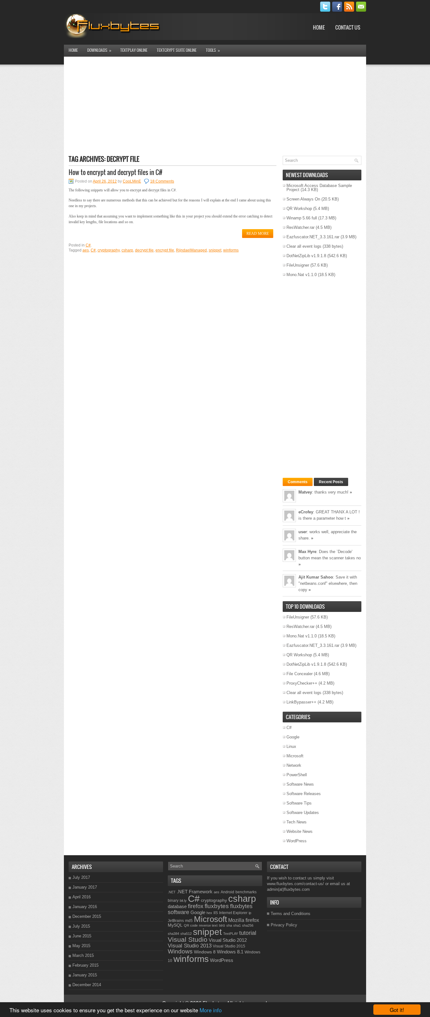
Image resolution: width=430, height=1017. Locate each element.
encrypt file (165, 250)
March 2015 (83, 955)
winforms (231, 250)
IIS (215, 913)
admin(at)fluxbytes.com (288, 889)
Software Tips (299, 803)
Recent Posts (331, 482)
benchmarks (246, 892)
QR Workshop (299, 208)
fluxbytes (217, 906)
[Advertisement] (215, 105)
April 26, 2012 (105, 181)
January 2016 (84, 906)
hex (209, 913)
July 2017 (81, 877)
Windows (180, 951)
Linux (291, 746)
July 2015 (81, 926)
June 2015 (81, 936)
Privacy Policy (284, 925)
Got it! (397, 1010)
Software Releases (303, 793)
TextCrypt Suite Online (176, 50)
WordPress (296, 841)
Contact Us (347, 27)
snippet (215, 250)
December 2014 (86, 984)
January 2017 (84, 887)
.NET (172, 892)
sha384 (173, 933)
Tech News (296, 822)
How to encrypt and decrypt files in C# (115, 172)
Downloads (99, 50)
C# (88, 245)
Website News (299, 831)
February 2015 (85, 965)
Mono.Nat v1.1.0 (301, 274)
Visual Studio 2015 (229, 946)
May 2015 (81, 945)
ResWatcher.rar (300, 227)
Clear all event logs (303, 246)
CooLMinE (132, 181)
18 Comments (162, 181)
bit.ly (183, 900)
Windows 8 (205, 951)
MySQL (175, 925)
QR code (191, 925)
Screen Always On (303, 199)
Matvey (305, 492)
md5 (189, 920)
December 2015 (86, 916)
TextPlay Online (133, 50)
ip (250, 913)
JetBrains (176, 920)
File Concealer (299, 673)
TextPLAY (230, 933)
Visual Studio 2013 (190, 945)
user (302, 531)
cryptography (109, 250)
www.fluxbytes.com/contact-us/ (295, 883)
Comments (298, 482)
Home (319, 27)
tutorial (247, 933)
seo (222, 925)
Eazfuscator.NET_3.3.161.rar (312, 236)
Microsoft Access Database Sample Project (319, 187)
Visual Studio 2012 (228, 940)
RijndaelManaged (191, 250)
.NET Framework (194, 891)
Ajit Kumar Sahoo (315, 577)
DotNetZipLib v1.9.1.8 (306, 255)
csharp (127, 250)
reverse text (208, 925)
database (177, 906)
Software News (300, 784)
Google (292, 737)
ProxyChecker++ (301, 683)
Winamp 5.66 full (301, 218)
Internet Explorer (233, 913)
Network (293, 765)
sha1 (237, 925)
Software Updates (302, 812)
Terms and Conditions (290, 913)
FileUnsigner (297, 265)
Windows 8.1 (230, 951)
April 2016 (81, 897)
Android (227, 892)
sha (229, 925)
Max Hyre (307, 551)
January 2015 (84, 975)
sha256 (247, 925)
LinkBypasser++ (301, 702)
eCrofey (305, 512)
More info (211, 1010)
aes (85, 250)
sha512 (186, 933)
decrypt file (144, 250)
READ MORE (257, 233)
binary (173, 900)
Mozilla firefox (243, 920)
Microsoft (294, 756)
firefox (195, 906)
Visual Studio (187, 939)
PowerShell (296, 774)
